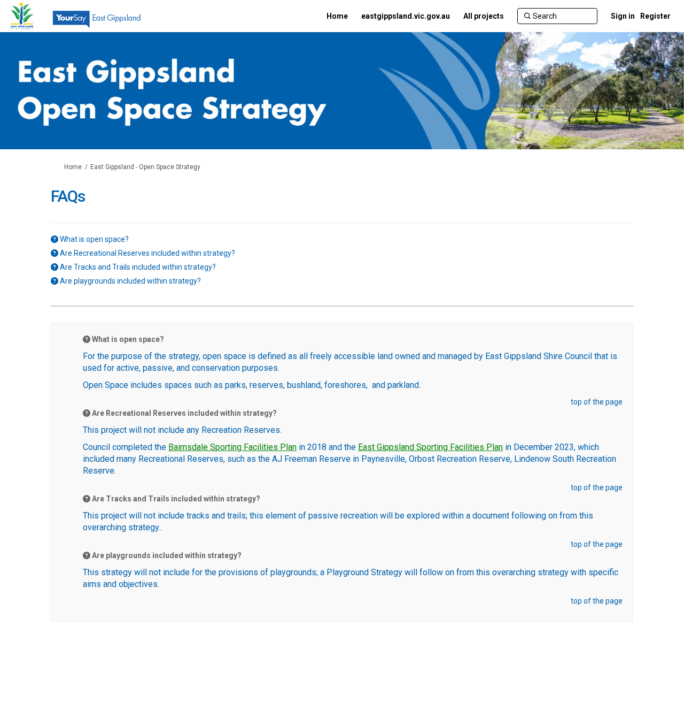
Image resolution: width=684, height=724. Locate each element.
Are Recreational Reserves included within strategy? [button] (147, 253)
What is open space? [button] (94, 239)
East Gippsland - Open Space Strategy (145, 167)
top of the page (597, 402)
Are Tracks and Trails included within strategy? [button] (138, 267)
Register (655, 16)
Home (73, 167)
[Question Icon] (54, 239)
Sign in (623, 16)
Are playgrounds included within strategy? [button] (130, 281)
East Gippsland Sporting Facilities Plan (430, 447)
